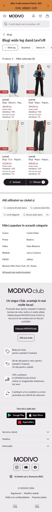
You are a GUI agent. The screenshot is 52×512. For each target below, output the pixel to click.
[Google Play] (16, 415)
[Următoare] (47, 5)
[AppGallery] (26, 422)
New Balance (33, 246)
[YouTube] (26, 467)
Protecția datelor (39, 497)
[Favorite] (40, 16)
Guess (5, 233)
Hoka (5, 246)
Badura (30, 239)
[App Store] (36, 415)
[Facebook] (35, 467)
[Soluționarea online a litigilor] (37, 506)
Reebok (6, 252)
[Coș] (47, 16)
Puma (5, 239)
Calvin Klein (33, 233)
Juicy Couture (34, 252)
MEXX (5, 259)
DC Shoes (32, 265)
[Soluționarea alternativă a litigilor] (15, 506)
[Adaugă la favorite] (22, 66)
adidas (30, 259)
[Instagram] (16, 467)
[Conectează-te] (33, 16)
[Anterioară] (4, 5)
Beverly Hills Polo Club (13, 265)
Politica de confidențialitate (17, 497)
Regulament (16, 493)
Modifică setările (31, 493)
